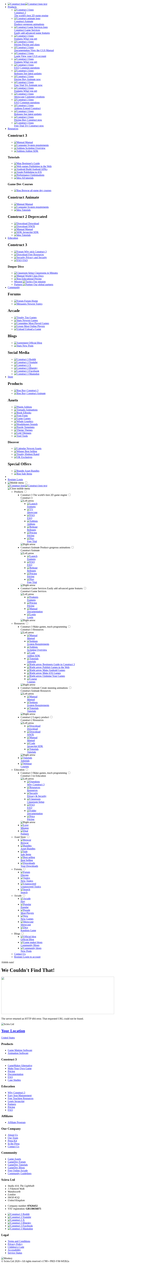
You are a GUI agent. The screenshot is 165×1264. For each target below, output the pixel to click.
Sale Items (26, 473)
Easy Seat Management (20, 1095)
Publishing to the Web (40, 166)
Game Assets (14, 1159)
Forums (18, 869)
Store (10, 376)
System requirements (38, 145)
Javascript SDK (30, 232)
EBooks (26, 412)
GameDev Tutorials (18, 1164)
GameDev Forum (17, 1161)
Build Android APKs (36, 169)
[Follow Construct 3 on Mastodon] (26, 373)
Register (12, 479)
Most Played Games (38, 323)
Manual (28, 142)
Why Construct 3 (16, 1092)
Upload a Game (32, 329)
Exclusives (26, 457)
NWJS (31, 226)
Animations (31, 409)
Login (20, 479)
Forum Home (31, 301)
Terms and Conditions (19, 1241)
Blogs (17, 933)
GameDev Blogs (16, 1167)
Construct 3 (44, 495)
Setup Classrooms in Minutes (43, 273)
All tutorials (27, 177)
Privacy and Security (36, 257)
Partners (12, 1104)
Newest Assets (33, 448)
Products (12, 6)
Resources (13, 128)
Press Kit (12, 1140)
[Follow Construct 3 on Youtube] (26, 362)
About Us (13, 1135)
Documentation (15, 1074)
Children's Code (16, 1247)
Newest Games (30, 320)
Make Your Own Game (20, 1068)
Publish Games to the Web (55, 667)
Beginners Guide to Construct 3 (58, 664)
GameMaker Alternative (20, 1065)
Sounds (33, 424)
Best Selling (30, 451)
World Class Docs (34, 275)
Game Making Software (20, 1050)
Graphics (28, 421)
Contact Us (20, 954)
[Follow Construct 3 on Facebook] (26, 371)
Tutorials (26, 210)
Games (27, 418)
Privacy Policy (15, 1244)
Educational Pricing (31, 278)
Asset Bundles (31, 470)
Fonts (24, 415)
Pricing (11, 1071)
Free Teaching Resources (20, 1098)
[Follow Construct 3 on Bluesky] (26, 368)
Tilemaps (26, 433)
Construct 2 (35, 717)
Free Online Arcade (18, 1170)
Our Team (13, 1137)
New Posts (27, 345)
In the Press (13, 1143)
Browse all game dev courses (36, 190)
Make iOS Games (51, 673)
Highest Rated (31, 454)
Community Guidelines (19, 1173)
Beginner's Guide (30, 163)
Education (13, 238)
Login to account (31, 956)
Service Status (15, 1252)
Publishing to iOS (32, 172)
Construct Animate (46, 547)
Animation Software (18, 1053)
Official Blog (35, 342)
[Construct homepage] (27, 4)
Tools (24, 435)
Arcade (18, 895)
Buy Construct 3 (29, 390)
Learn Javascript (16, 1101)
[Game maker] (27, 485)
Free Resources (36, 254)
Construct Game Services (52, 588)
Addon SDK (31, 151)
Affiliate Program (16, 1122)
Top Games (30, 317)
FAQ (25, 260)
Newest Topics (34, 303)
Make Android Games (53, 670)
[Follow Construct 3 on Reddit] (25, 359)
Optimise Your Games (53, 676)
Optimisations (37, 175)
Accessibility (14, 1250)
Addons (27, 406)
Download (33, 223)
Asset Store (20, 837)
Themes (28, 430)
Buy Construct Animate (33, 393)
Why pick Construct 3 (35, 251)
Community (14, 287)
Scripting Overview (35, 148)
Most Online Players (34, 326)
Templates (29, 427)
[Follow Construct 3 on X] (22, 365)
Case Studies (14, 1080)
